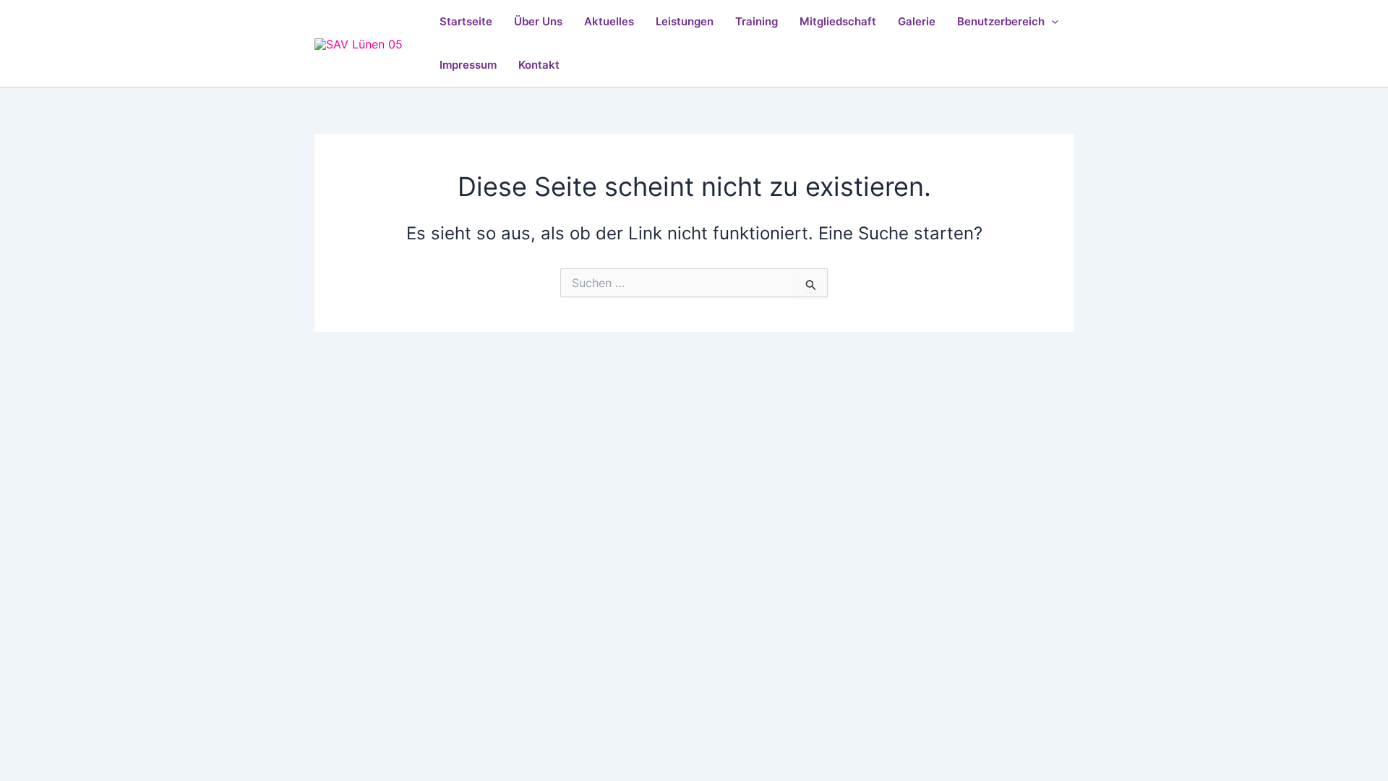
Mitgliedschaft (838, 21)
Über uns (538, 21)
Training (756, 21)
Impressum (468, 65)
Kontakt (539, 65)
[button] (1051, 21)
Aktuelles (609, 21)
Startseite (466, 21)
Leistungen (685, 21)
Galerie (916, 21)
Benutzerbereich (1001, 21)
